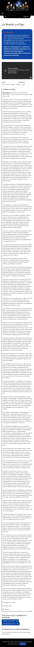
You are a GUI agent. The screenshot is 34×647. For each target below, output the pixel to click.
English (26, 16)
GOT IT (23, 644)
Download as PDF (10, 621)
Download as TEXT (10, 624)
